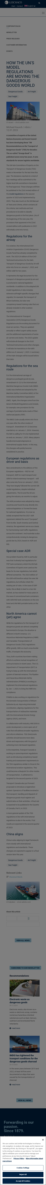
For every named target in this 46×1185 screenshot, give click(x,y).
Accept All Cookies (23, 1181)
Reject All (22, 1174)
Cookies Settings (23, 1168)
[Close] (43, 1140)
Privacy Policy (19, 1158)
